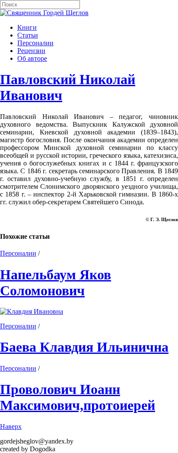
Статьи (27, 35)
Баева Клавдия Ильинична (84, 347)
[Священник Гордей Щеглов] (44, 12)
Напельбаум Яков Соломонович (55, 282)
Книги (27, 27)
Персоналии (35, 43)
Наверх (11, 426)
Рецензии (31, 50)
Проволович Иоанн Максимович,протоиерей (77, 397)
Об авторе (32, 58)
